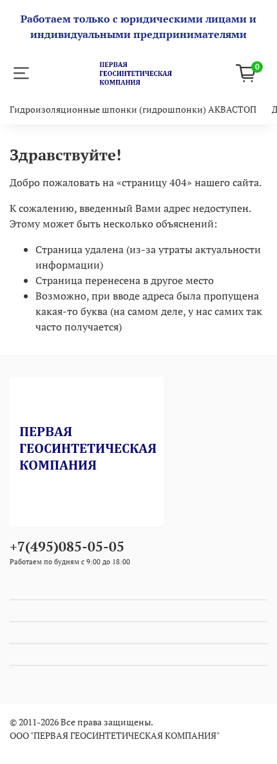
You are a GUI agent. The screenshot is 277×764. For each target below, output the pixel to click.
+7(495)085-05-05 (67, 546)
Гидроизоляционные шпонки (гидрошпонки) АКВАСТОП (133, 109)
